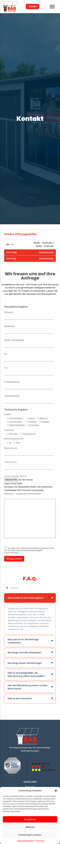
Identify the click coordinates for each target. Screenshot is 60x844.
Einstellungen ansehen (30, 834)
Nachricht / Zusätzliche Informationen (22, 494)
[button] (55, 790)
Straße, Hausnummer (14, 340)
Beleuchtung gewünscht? (14, 439)
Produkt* (7, 414)
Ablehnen (30, 827)
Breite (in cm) (10, 448)
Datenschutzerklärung (26, 841)
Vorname (8, 312)
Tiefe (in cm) (10, 462)
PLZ (6, 368)
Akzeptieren (30, 819)
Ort (5, 354)
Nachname (9, 326)
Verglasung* (9, 430)
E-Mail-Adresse (12, 382)
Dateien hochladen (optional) (15, 476)
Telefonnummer (11, 396)
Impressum (40, 841)
